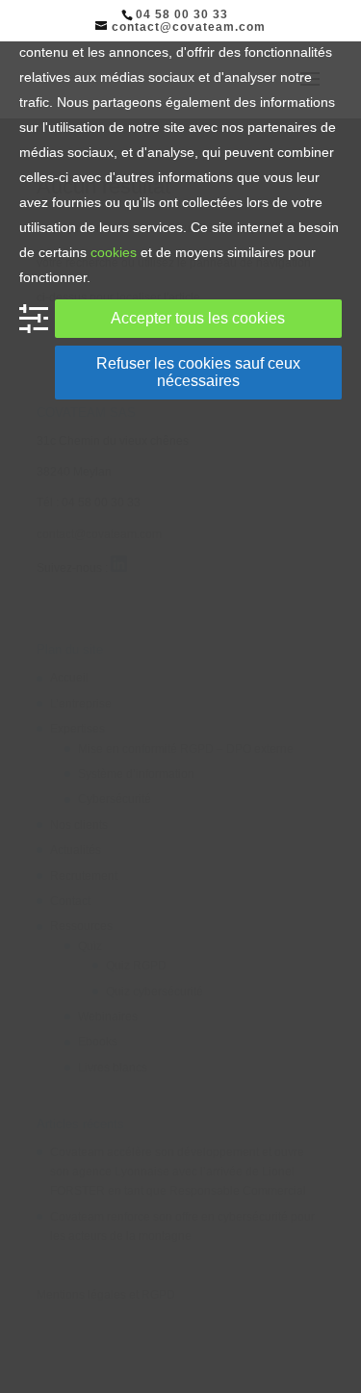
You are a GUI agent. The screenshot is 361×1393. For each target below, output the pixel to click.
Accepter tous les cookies (198, 318)
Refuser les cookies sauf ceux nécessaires (198, 372)
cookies (113, 252)
